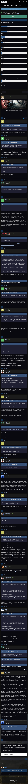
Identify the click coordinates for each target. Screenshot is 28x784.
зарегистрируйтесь (15, 85)
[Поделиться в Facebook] (6, 767)
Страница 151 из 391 (14, 742)
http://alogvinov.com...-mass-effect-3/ (17, 429)
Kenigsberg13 (8, 371)
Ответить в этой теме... (8, 754)
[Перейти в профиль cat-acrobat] (2, 234)
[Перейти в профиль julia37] (2, 567)
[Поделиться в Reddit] (1, 767)
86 (2, 49)
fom (5, 120)
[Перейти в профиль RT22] (2, 673)
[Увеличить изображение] (14, 104)
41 (26, 758)
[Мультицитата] (2, 118)
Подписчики (12, 758)
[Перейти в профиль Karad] (2, 138)
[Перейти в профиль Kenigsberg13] (2, 371)
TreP (6, 182)
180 (2, 43)
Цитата (5, 118)
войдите (8, 85)
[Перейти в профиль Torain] (2, 610)
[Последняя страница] (27, 92)
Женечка (5, 13)
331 (2, 38)
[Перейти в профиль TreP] (2, 183)
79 (2, 54)
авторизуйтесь (14, 748)
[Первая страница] (1, 93)
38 (2, 59)
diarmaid (7, 475)
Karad (6, 138)
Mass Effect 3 (16, 13)
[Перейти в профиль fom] (2, 121)
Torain (6, 609)
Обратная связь (13, 780)
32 (2, 65)
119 (2, 82)
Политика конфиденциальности (15, 779)
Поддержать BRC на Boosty (14, 9)
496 (2, 33)
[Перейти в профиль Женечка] (2, 97)
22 (2, 70)
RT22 (6, 672)
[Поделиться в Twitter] (3, 767)
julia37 (6, 566)
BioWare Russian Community (13, 5)
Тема (6, 779)
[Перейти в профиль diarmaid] (2, 476)
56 (2, 75)
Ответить (14, 16)
